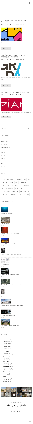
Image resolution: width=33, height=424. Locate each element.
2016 (29, 179)
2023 (2, 152)
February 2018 (7, 363)
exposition (10, 185)
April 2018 (6, 361)
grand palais (18, 188)
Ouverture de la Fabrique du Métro (8, 315)
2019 (2, 161)
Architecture (4, 141)
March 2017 (6, 376)
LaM (28, 194)
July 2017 (6, 371)
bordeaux (26, 185)
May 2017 (6, 373)
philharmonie (23, 182)
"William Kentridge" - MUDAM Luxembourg (10, 274)
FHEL (7, 194)
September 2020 (7, 348)
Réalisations (4, 150)
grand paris (5, 182)
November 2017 (7, 368)
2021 (2, 155)
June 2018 (6, 358)
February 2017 (7, 378)
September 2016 (7, 381)
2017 (2, 166)
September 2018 (7, 354)
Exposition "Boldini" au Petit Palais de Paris (10, 295)
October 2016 (7, 379)
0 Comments (20, 24)
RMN (3, 194)
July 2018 (6, 356)
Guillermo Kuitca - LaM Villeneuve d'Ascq (10, 233)
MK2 (29, 191)
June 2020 (6, 351)
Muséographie (4, 147)
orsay (3, 179)
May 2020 (6, 353)
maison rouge (9, 188)
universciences (6, 191)
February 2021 (7, 341)
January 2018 (7, 364)
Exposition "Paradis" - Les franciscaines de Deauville (12, 284)
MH (17, 191)
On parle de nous (5, 264)
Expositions (4, 144)
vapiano (18, 179)
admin (12, 24)
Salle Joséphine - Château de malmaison (10, 325)
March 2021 (6, 339)
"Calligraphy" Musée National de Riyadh (9, 244)
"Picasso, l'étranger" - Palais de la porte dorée (11, 254)
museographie (11, 179)
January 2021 (7, 343)
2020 (2, 158)
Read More (6, 48)
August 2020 (7, 349)
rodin (13, 191)
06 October (5, 59)
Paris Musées (13, 194)
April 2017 (6, 374)
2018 (2, 163)
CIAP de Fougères (5, 223)
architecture (18, 185)
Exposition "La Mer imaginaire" (7, 213)
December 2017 (7, 366)
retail (24, 179)
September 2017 (7, 369)
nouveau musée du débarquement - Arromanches (12, 305)
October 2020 (7, 346)
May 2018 (6, 359)
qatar (11, 182)
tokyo (3, 185)
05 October (5, 94)
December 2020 (7, 344)
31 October (5, 24)
